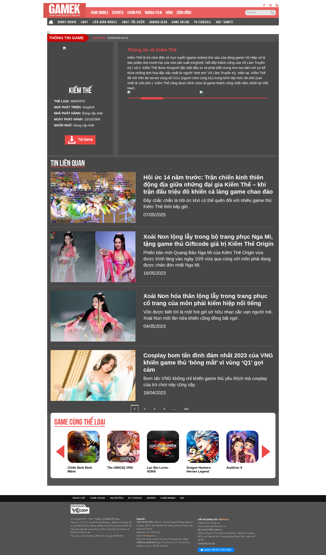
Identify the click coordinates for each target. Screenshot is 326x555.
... (174, 408)
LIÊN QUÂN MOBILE (105, 22)
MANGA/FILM (153, 12)
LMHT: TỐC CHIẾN (133, 22)
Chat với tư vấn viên (217, 550)
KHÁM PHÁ (134, 12)
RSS (182, 498)
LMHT (84, 22)
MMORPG (78, 101)
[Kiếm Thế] (80, 139)
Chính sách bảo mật (206, 543)
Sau (186, 408)
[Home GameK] (51, 21)
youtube (270, 5)
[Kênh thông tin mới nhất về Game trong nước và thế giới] (64, 10)
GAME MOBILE (99, 12)
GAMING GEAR (158, 22)
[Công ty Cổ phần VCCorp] (80, 509)
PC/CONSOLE (202, 22)
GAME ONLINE (181, 22)
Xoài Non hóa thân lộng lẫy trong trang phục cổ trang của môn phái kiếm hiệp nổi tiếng (205, 300)
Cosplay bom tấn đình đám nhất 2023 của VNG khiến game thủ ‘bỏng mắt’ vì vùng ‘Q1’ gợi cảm (208, 362)
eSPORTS (118, 12)
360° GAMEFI (224, 22)
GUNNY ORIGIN (67, 22)
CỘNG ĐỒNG (184, 12)
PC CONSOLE (135, 498)
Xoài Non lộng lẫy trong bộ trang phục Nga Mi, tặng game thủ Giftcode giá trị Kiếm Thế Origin (208, 240)
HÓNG (169, 12)
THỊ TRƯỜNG (117, 498)
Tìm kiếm (273, 12)
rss (277, 5)
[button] (266, 451)
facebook (264, 5)
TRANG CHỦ (78, 498)
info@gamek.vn (150, 535)
